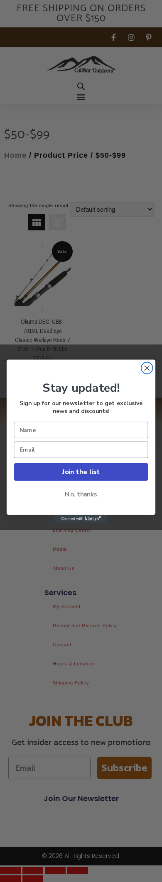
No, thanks (81, 494)
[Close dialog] (147, 368)
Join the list (81, 471)
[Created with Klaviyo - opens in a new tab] (80, 519)
